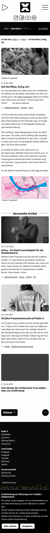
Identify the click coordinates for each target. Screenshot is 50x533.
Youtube (4, 458)
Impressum (6, 444)
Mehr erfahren (10, 526)
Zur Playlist (43, 28)
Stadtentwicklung (11, 108)
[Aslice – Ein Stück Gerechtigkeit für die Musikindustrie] (25, 229)
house (21, 277)
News (23, 39)
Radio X (15, 39)
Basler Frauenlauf (24, 97)
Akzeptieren (27, 526)
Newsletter (6, 434)
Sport (31, 108)
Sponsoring (6, 473)
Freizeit (24, 108)
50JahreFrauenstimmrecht (22, 347)
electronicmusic (10, 277)
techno (29, 277)
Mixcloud (5, 461)
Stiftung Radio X (8, 440)
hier (38, 170)
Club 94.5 (5, 437)
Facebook (5, 455)
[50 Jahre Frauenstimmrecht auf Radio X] (25, 297)
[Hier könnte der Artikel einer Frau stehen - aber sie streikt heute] (25, 367)
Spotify (4, 464)
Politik (7, 347)
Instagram (5, 452)
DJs (34, 277)
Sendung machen (8, 476)
